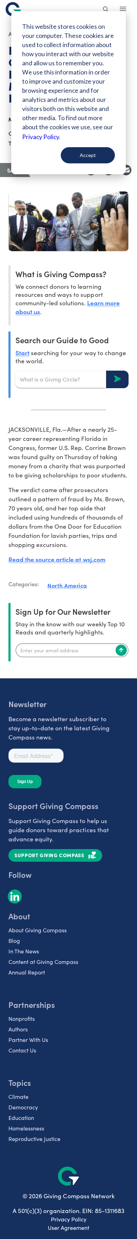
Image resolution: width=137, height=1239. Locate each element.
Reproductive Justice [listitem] (34, 1138)
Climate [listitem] (18, 1096)
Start (22, 352)
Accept (88, 155)
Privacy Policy (68, 1219)
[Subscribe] (121, 650)
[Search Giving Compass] (106, 9)
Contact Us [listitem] (22, 1050)
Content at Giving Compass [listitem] (43, 961)
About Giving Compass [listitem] (37, 930)
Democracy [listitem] (23, 1107)
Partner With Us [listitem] (28, 1039)
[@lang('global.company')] (13, 9)
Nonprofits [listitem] (21, 1018)
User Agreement (68, 1227)
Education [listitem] (21, 1117)
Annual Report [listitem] (26, 972)
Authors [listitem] (18, 1029)
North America (67, 585)
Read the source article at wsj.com (56, 559)
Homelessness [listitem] (26, 1128)
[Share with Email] (126, 170)
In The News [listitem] (23, 951)
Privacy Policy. (41, 137)
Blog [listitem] (14, 940)
